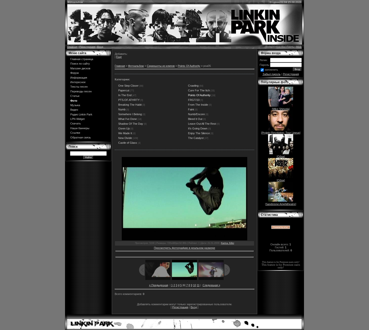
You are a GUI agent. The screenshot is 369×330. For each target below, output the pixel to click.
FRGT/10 (194, 99)
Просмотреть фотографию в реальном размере (184, 247)
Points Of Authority (189, 65)
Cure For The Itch (199, 90)
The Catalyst (196, 137)
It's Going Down (197, 128)
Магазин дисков (80, 68)
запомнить (271, 69)
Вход (100, 46)
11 (198, 285)
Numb (122, 109)
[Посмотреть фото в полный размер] (184, 198)
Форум (74, 72)
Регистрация (87, 46)
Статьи (74, 95)
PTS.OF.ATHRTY (129, 99)
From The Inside (198, 104)
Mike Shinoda (281, 108)
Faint (191, 109)
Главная (72, 46)
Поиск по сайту (80, 63)
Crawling (193, 85)
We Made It (125, 133)
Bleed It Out (195, 118)
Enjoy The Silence (199, 133)
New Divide (125, 137)
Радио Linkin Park (81, 114)
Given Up (124, 128)
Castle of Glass (127, 142)
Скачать (75, 123)
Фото (73, 100)
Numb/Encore (196, 114)
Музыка (75, 105)
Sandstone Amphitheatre (280, 204)
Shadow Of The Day (130, 123)
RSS (298, 46)
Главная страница (81, 59)
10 (194, 285)
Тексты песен (79, 86)
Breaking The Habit (130, 104)
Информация (78, 77)
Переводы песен (81, 91)
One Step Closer (128, 85)
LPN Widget (77, 118)
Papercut (123, 90)
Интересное (78, 82)
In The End (125, 95)
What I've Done (127, 118)
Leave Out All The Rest (202, 123)
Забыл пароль (272, 74)
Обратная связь (80, 137)
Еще (119, 56)
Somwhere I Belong (130, 114)
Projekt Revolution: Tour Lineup (281, 132)
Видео (74, 109)
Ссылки (75, 132)
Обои (280, 156)
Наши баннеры (79, 128)
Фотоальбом (136, 65)
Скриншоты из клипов (161, 65)
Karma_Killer (227, 243)
